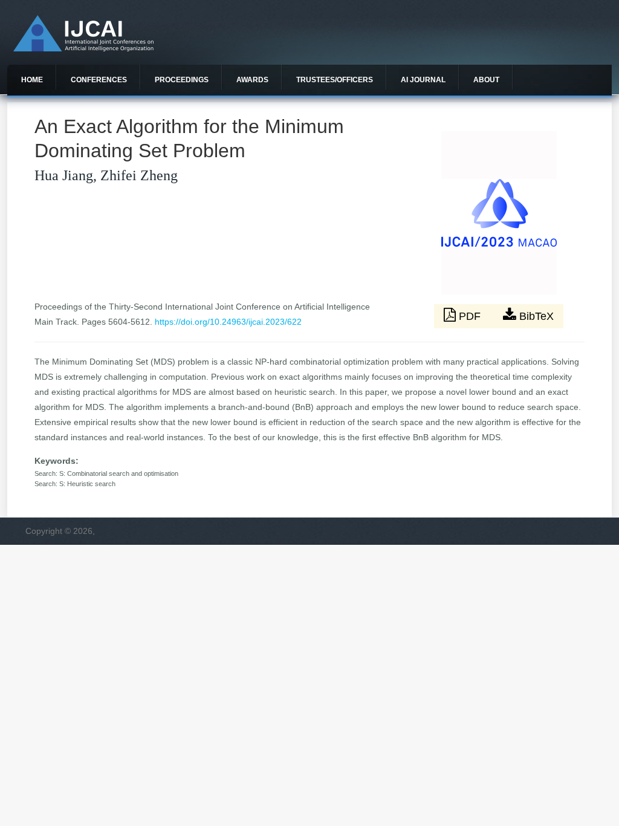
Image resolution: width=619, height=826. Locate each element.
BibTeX (535, 316)
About (486, 80)
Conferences (99, 80)
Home (32, 80)
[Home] (83, 48)
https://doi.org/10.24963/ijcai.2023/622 (228, 322)
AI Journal (423, 80)
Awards (252, 80)
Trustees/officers (334, 80)
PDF (470, 316)
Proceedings (182, 80)
